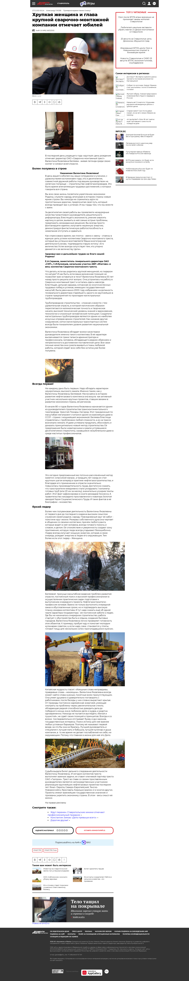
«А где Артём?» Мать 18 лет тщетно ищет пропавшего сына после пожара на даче (141, 121)
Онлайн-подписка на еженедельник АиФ (131, 931)
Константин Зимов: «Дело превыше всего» (74, 817)
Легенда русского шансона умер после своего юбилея (139, 144)
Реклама (88, 931)
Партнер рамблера (72, 971)
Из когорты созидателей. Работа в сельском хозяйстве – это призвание (98, 879)
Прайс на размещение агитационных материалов (99, 934)
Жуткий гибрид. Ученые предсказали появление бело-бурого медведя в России (142, 96)
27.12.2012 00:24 (38, 10)
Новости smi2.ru (40, 923)
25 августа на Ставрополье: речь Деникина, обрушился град (136, 40)
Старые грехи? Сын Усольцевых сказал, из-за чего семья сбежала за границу (141, 113)
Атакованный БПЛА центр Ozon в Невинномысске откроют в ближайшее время (136, 50)
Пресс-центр (77, 931)
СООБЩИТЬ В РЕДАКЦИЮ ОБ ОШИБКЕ (64, 937)
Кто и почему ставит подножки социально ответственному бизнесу (55, 887)
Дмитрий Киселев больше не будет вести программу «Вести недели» (140, 135)
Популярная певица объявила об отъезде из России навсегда (138, 152)
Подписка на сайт (57, 934)
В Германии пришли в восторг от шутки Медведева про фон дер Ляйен (141, 178)
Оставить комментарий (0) (94, 830)
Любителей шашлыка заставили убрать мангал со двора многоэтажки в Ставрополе (136, 29)
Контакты (71, 934)
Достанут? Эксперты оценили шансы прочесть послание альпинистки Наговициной (141, 79)
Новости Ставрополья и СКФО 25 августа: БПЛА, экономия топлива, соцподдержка (136, 60)
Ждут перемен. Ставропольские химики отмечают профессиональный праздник (76, 813)
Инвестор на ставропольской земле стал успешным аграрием (56, 870)
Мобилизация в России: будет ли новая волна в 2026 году (139, 169)
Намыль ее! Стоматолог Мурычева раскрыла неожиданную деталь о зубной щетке (140, 104)
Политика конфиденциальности (136, 934)
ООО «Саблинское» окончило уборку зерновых (55, 878)
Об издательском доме (59, 931)
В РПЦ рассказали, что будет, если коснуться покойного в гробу (140, 161)
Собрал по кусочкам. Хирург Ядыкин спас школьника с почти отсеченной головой (141, 87)
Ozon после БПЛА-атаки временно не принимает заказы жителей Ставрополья (136, 19)
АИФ (39, 96)
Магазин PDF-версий (103, 931)
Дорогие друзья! (59, 820)
